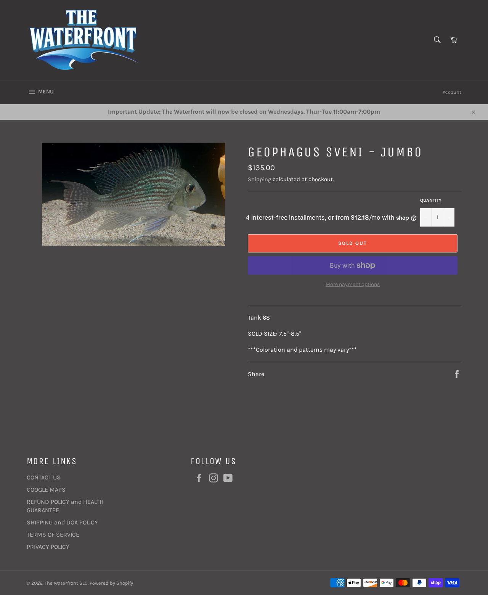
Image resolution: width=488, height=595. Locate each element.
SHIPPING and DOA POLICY (62, 522)
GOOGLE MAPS (46, 489)
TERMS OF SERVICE (53, 534)
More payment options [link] (353, 284)
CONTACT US (44, 477)
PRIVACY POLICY (48, 546)
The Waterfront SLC (66, 583)
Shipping (259, 179)
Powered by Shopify (111, 583)
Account (452, 92)
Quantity (430, 200)
